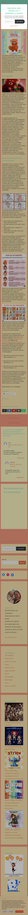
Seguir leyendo (14, 26)
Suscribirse (20, 21)
